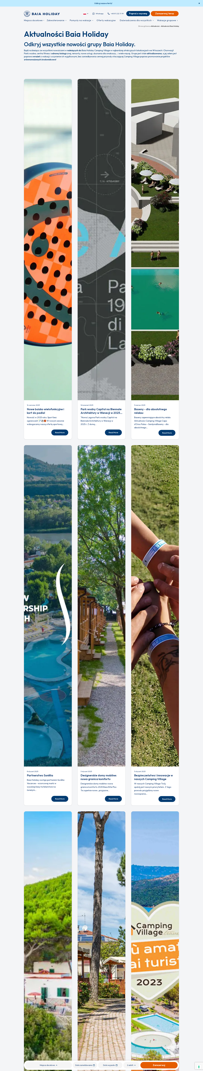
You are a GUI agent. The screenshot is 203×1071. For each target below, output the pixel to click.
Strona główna (144, 26)
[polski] (86, 14)
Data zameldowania (83, 1065)
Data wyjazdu (109, 1065)
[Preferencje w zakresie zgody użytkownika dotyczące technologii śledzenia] (199, 1067)
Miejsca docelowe (47, 1065)
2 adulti (130, 1065)
